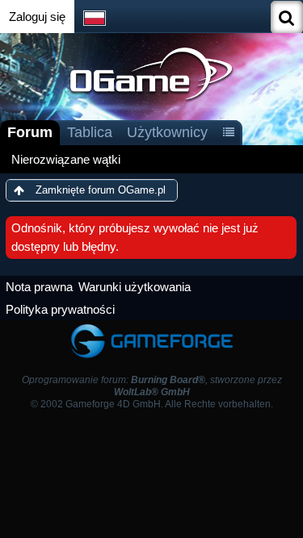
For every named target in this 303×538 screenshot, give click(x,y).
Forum (30, 132)
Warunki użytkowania (134, 287)
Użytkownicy (167, 132)
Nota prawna (39, 287)
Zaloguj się (37, 16)
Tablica (89, 132)
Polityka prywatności (60, 309)
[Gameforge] (152, 328)
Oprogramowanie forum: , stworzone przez (152, 386)
